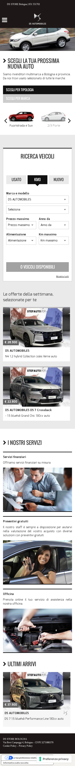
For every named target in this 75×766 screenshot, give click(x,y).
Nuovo (59, 179)
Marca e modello (17, 193)
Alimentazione (16, 234)
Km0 (37, 179)
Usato (16, 179)
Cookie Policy (9, 745)
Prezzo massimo (17, 219)
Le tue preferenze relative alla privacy (31, 758)
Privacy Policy (26, 745)
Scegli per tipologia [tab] (20, 89)
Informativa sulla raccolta (15, 763)
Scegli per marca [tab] (18, 98)
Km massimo (48, 234)
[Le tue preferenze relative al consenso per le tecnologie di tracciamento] (54, 759)
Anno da (44, 219)
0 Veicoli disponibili (37, 267)
